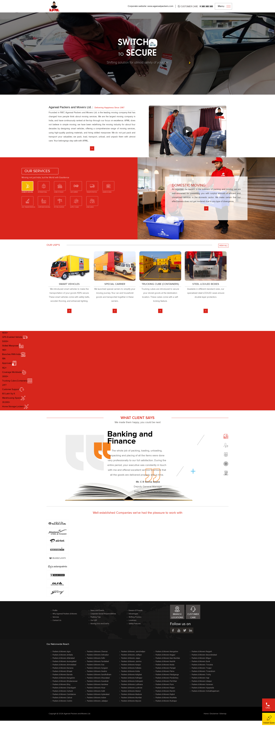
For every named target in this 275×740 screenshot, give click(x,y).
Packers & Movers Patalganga (167, 675)
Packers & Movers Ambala (63, 655)
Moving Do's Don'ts (100, 624)
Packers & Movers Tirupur (202, 668)
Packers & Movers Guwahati (98, 681)
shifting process (135, 617)
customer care (193, 616)
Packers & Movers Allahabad (64, 658)
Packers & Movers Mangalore (167, 652)
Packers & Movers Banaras (63, 668)
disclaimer (214, 714)
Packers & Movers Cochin (62, 701)
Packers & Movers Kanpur (131, 665)
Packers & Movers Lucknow (131, 688)
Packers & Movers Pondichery (167, 678)
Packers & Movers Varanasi (202, 684)
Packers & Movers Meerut (131, 691)
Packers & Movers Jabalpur (97, 701)
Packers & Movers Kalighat (131, 675)
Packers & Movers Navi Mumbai (168, 658)
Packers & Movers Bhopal (62, 671)
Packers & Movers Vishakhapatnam (205, 691)
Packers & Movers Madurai (131, 694)
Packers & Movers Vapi (200, 678)
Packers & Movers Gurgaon (97, 668)
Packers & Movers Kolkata (131, 668)
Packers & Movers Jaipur (130, 658)
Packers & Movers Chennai (97, 652)
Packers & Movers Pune (165, 684)
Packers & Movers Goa (95, 665)
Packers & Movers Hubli (96, 691)
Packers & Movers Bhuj (61, 684)
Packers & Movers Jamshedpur (133, 652)
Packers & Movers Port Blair (166, 681)
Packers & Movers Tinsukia (202, 665)
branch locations (177, 616)
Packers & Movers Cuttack (63, 691)
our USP (94, 620)
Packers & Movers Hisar (96, 688)
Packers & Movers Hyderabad (98, 694)
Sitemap (223, 714)
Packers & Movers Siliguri (201, 658)
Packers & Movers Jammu (131, 661)
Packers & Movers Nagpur (165, 655)
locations (132, 620)
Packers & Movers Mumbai (131, 698)
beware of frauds (136, 610)
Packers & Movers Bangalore (64, 678)
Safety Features (135, 624)
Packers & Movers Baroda (62, 675)
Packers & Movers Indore (96, 698)
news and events (97, 610)
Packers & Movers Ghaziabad (98, 678)
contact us (57, 620)
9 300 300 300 (206, 6)
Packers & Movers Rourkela (166, 698)
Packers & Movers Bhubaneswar (65, 681)
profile (55, 610)
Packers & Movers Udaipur (202, 681)
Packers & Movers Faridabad (98, 661)
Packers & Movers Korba (130, 671)
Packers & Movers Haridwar (97, 684)
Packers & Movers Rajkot (165, 694)
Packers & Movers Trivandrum (203, 671)
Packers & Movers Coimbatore (64, 694)
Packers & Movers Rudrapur (166, 701)
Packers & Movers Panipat (166, 668)
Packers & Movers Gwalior (97, 671)
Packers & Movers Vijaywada (203, 688)
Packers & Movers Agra (61, 652)
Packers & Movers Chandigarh (64, 688)
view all (223, 246)
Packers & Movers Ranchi (165, 691)
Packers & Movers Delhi (96, 658)
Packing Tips (96, 617)
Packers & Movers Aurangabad (64, 661)
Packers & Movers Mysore (131, 701)
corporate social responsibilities (103, 614)
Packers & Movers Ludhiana (132, 684)
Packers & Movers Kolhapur (131, 678)
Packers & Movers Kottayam (132, 681)
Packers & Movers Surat (201, 661)
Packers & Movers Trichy (201, 675)
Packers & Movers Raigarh (202, 652)
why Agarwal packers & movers (65, 614)
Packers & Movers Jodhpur (131, 655)
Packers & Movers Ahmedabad (64, 665)
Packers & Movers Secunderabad (204, 655)
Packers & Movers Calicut (62, 698)
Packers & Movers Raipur (165, 688)
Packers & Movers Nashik (165, 661)
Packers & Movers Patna (165, 671)
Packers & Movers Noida (165, 665)
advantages (133, 614)
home (206, 714)
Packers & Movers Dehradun (98, 655)
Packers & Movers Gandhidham (99, 675)
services (56, 617)
